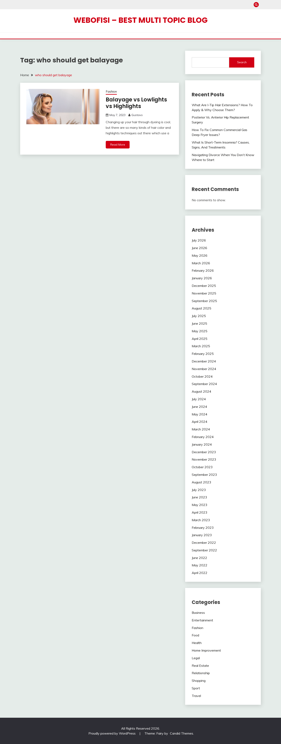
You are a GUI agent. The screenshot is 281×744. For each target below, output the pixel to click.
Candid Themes (181, 733)
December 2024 (204, 361)
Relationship (201, 673)
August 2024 (201, 391)
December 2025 (204, 286)
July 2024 (199, 399)
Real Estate (200, 666)
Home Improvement (206, 650)
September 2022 (204, 550)
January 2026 (202, 278)
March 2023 (201, 520)
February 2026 (203, 270)
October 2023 (202, 467)
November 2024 (204, 369)
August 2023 (201, 482)
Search (242, 62)
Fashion (111, 91)
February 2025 (203, 354)
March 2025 (201, 346)
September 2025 (204, 301)
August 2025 (201, 308)
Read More (117, 144)
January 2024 (202, 444)
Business (198, 613)
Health (197, 643)
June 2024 (199, 407)
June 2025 (199, 323)
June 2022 (199, 558)
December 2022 (204, 542)
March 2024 (201, 429)
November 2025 (204, 293)
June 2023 (199, 497)
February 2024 (203, 437)
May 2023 (199, 505)
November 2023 (204, 459)
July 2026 (199, 240)
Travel (196, 696)
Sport (196, 688)
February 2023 (203, 528)
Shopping (199, 680)
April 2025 (199, 339)
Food (195, 635)
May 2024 (199, 414)
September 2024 (204, 384)
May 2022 (199, 565)
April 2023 (199, 512)
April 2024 (199, 422)
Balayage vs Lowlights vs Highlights (136, 103)
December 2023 (204, 452)
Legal (196, 658)
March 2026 (201, 263)
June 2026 (199, 248)
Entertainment (202, 620)
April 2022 (199, 573)
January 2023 (202, 535)
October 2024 (202, 376)
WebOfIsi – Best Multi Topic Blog (140, 20)
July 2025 (199, 316)
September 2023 (204, 475)
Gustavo (137, 115)
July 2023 (199, 490)
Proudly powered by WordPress (112, 733)
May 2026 (199, 255)
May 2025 (199, 331)
